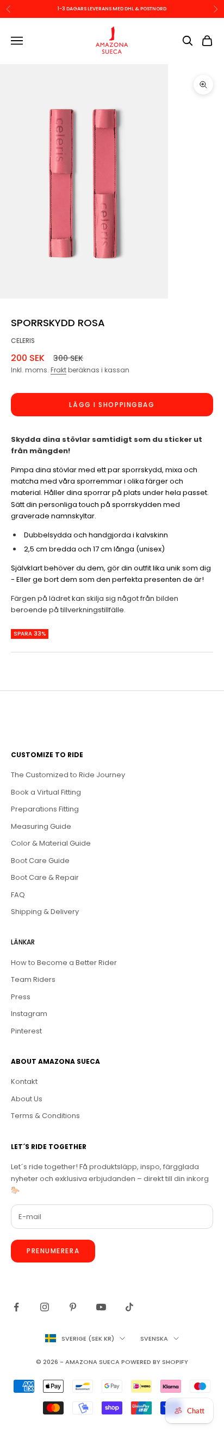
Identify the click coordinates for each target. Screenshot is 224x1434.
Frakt (58, 370)
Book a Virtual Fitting (46, 792)
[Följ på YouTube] (101, 1307)
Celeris (23, 340)
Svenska (154, 1338)
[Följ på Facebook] (16, 1307)
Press (20, 997)
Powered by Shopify (154, 1361)
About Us (26, 1099)
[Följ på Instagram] (44, 1307)
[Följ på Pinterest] (72, 1307)
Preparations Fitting (45, 809)
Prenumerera (53, 1250)
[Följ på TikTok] (129, 1307)
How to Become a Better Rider (64, 962)
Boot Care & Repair (45, 877)
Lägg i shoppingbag (111, 404)
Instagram (29, 1013)
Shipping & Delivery (45, 911)
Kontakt (24, 1081)
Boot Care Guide (40, 860)
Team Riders (33, 979)
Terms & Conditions (45, 1116)
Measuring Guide (41, 826)
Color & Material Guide (51, 843)
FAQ (18, 895)
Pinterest (26, 1031)
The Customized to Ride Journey (68, 775)
